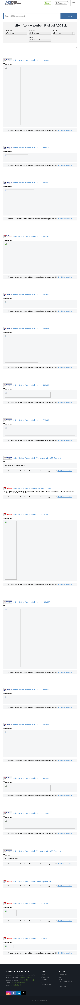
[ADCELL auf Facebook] (13, 993)
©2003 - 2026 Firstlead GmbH (40, 1000)
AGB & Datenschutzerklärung (65, 980)
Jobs (60, 977)
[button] (68, 16)
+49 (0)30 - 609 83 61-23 (26, 980)
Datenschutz (62, 986)
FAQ (60, 984)
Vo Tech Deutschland (11, 858)
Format (55, 30)
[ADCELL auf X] (23, 993)
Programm (8, 30)
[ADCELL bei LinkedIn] (18, 993)
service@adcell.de (16, 985)
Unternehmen (63, 974)
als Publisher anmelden (65, 130)
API (42, 982)
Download (44, 980)
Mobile (31, 37)
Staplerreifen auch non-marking (15, 465)
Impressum (62, 989)
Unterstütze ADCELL (47, 985)
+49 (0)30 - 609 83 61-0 (26, 977)
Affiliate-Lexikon (46, 977)
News (43, 974)
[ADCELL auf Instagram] (8, 993)
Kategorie (32, 30)
